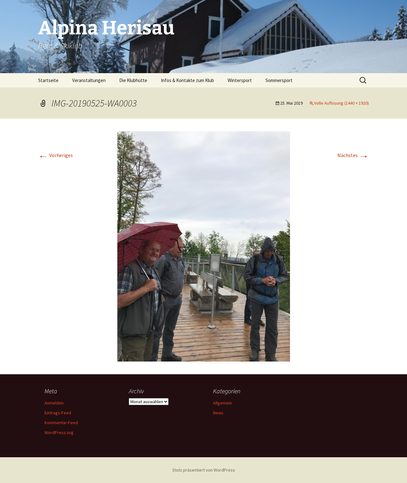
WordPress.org (59, 432)
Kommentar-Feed (61, 422)
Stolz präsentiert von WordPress (203, 470)
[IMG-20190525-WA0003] (203, 246)
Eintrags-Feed (58, 413)
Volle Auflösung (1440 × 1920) (341, 103)
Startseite (48, 80)
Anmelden (54, 403)
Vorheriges (55, 155)
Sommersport (279, 80)
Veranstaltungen (89, 80)
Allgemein (222, 403)
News (218, 413)
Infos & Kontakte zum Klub (187, 80)
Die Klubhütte (133, 80)
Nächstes (353, 155)
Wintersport (240, 80)
